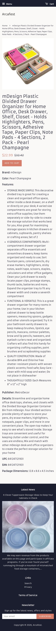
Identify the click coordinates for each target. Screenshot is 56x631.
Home (4, 26)
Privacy (28, 587)
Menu (9, 4)
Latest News (28, 489)
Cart (51, 4)
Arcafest (37, 625)
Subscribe (45, 616)
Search (28, 583)
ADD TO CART (12, 163)
